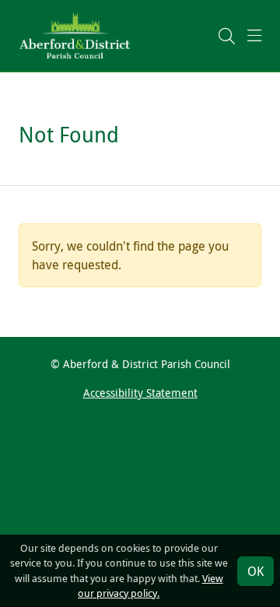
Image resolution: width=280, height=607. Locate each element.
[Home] (75, 34)
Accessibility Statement (140, 392)
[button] (227, 35)
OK (255, 571)
